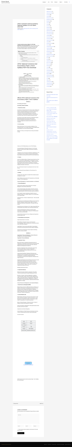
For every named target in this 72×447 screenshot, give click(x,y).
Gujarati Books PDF (50, 40)
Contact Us (49, 444)
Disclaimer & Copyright (60, 444)
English (54, 113)
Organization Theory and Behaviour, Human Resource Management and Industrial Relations (30, 60)
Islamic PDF (53, 121)
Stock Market (55, 135)
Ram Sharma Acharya (50, 132)
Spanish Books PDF (50, 76)
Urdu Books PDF (49, 84)
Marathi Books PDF (50, 56)
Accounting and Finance (25, 57)
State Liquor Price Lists (50, 135)
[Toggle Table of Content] (37, 51)
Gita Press (48, 118)
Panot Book (5, 1)
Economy (48, 25)
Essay (56, 113)
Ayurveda (48, 16)
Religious (48, 73)
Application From (49, 11)
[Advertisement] (28, 13)
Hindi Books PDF (49, 43)
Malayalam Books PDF (50, 54)
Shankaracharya (55, 132)
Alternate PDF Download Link (28, 364)
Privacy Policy (54, 444)
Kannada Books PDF (50, 51)
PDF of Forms (49, 62)
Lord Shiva (54, 122)
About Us (45, 444)
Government (48, 38)
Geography (48, 35)
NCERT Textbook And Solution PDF (51, 128)
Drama (48, 24)
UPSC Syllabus (55, 138)
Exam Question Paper (50, 116)
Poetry (48, 67)
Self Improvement (49, 75)
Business (48, 110)
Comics (48, 22)
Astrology (48, 14)
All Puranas (48, 107)
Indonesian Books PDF (50, 46)
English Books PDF (26, 28)
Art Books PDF (52, 107)
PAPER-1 (22, 56)
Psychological (49, 70)
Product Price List (49, 131)
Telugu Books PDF (49, 83)
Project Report (54, 131)
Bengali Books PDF (49, 19)
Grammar (52, 119)
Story (47, 78)
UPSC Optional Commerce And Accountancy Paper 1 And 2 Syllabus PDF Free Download (27, 53)
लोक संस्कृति (48, 139)
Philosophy (48, 65)
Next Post (42, 403)
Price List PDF (49, 68)
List (52, 122)
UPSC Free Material (33, 28)
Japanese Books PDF (50, 49)
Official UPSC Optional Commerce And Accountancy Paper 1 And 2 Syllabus (29, 55)
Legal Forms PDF (49, 122)
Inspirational (48, 48)
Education (48, 27)
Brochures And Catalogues (53, 109)
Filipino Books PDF (49, 32)
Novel (47, 59)
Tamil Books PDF (49, 81)
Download (28, 363)
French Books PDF (49, 33)
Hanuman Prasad (49, 121)
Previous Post (15, 403)
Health (48, 41)
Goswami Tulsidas (52, 118)
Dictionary (48, 113)
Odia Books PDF (49, 60)
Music (47, 57)
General (55, 116)
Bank (55, 107)
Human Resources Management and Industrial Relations (28, 61)
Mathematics (48, 125)
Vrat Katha (48, 86)
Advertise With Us (68, 444)
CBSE (50, 110)
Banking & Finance (49, 17)
